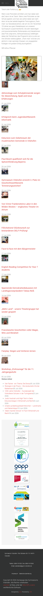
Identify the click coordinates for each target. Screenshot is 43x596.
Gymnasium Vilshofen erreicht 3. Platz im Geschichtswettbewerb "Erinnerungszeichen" (21, 183)
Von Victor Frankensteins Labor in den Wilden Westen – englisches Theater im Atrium (20, 207)
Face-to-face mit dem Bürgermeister (18, 249)
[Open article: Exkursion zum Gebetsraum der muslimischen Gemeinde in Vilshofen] (5, 129)
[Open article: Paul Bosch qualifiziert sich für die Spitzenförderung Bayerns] (5, 150)
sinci (20, 592)
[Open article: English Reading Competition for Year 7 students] (5, 258)
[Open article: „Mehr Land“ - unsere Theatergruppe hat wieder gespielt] (5, 300)
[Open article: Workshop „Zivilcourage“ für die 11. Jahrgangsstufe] (5, 360)
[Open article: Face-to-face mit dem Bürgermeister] (5, 240)
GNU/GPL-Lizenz (29, 585)
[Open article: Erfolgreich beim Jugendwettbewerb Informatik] (5, 108)
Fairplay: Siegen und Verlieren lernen (19, 351)
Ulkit (30, 592)
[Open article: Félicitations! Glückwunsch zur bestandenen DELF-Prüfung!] (5, 219)
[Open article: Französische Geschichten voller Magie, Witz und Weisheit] (5, 321)
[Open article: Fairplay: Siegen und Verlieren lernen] (5, 342)
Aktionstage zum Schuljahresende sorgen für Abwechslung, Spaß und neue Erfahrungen (21, 96)
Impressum (15, 573)
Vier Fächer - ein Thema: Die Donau (17, 384)
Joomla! (6, 585)
